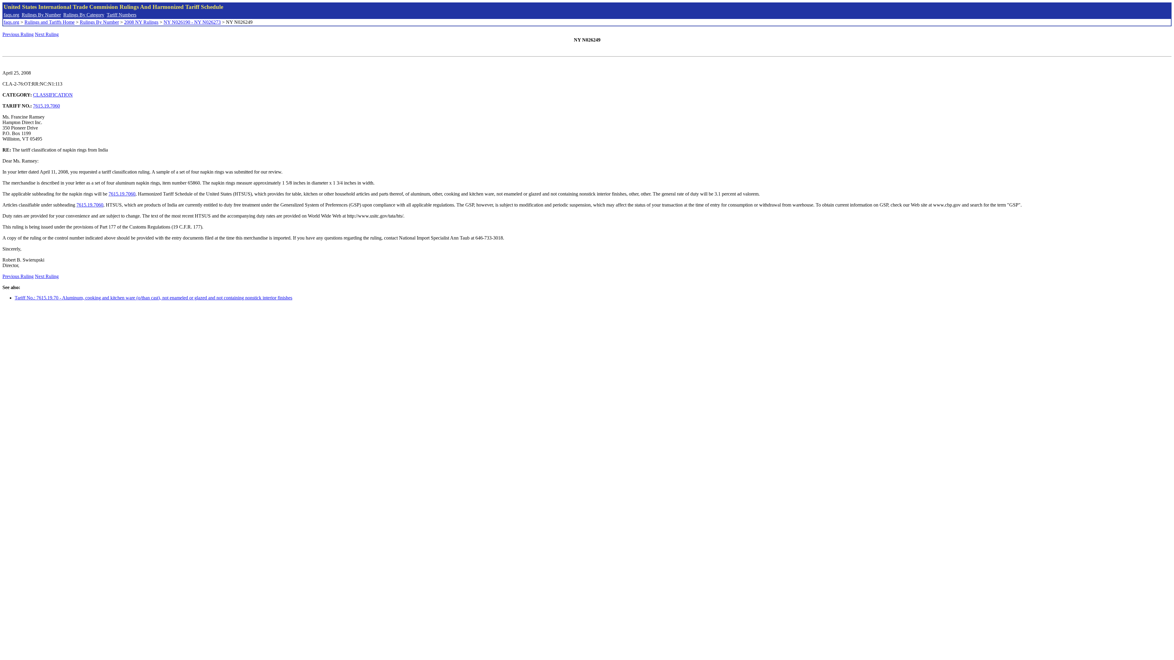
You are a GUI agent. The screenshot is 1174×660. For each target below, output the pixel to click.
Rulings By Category (83, 14)
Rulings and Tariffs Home (49, 22)
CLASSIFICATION (53, 94)
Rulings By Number (41, 14)
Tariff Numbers (121, 14)
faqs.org (11, 14)
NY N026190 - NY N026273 (192, 22)
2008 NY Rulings (141, 22)
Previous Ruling (18, 34)
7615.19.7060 (46, 105)
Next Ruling (47, 34)
